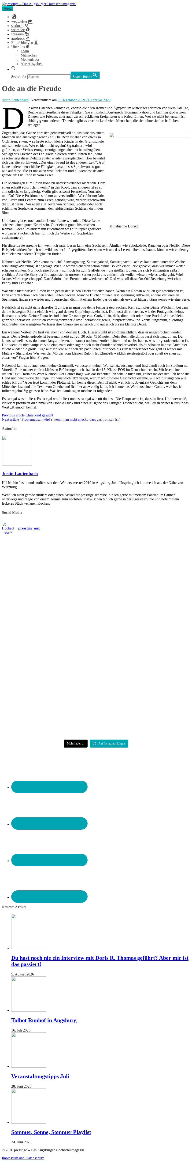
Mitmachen (29, 55)
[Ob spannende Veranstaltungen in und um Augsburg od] (32, 699)
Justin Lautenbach (15, 100)
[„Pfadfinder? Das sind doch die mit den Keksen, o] (159, 642)
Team (25, 51)
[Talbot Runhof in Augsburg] (28, 1010)
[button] (13, 69)
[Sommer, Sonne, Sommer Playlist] (28, 1122)
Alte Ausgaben (32, 64)
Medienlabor (30, 59)
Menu (7, 8)
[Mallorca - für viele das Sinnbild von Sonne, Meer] (159, 699)
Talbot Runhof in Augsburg (44, 1020)
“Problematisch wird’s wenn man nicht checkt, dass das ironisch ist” (61, 419)
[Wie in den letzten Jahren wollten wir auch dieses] (95, 642)
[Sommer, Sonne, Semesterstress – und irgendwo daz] (159, 568)
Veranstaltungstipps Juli (40, 1076)
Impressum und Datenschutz (23, 1158)
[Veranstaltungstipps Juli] (28, 1066)
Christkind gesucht (27, 415)
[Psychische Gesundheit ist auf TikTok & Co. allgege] (95, 706)
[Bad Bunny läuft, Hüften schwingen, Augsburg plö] (95, 565)
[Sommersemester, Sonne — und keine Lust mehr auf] (32, 638)
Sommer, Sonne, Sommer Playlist (51, 1132)
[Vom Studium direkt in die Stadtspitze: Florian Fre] (32, 574)
